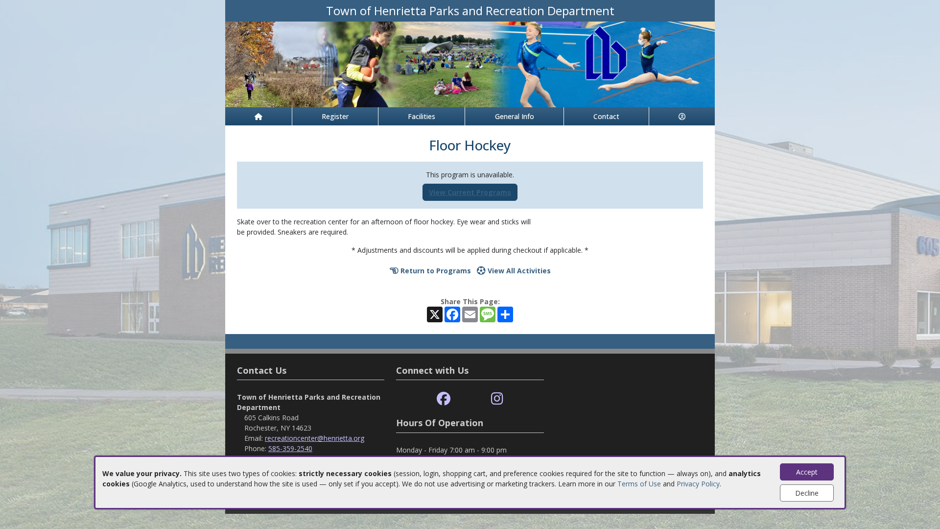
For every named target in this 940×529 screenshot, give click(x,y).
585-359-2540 (290, 448)
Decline (807, 493)
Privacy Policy (698, 483)
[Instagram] (497, 399)
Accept (807, 472)
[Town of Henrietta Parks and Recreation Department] (470, 63)
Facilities (421, 116)
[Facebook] (443, 399)
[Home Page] (258, 116)
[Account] (682, 116)
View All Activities (518, 270)
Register (335, 116)
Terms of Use (639, 483)
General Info (514, 116)
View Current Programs (470, 192)
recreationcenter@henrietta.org (314, 438)
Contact (606, 116)
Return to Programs (435, 270)
